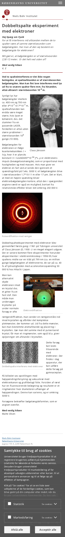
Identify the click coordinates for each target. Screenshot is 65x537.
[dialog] (32, 491)
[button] (60, 3)
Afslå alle (17, 529)
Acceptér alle (47, 529)
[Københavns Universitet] (6, 14)
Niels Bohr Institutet (11, 438)
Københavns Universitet (13, 441)
